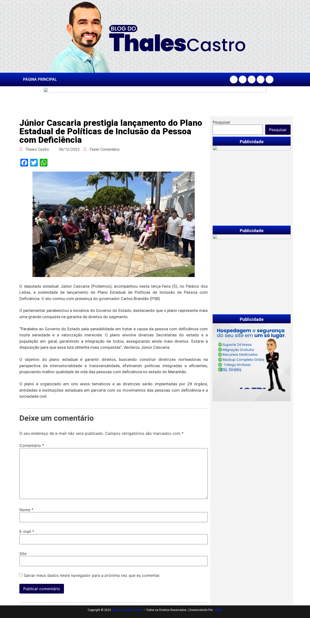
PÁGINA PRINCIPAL (40, 79)
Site (22, 553)
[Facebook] (234, 79)
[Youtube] (260, 79)
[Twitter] (252, 79)
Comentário (31, 445)
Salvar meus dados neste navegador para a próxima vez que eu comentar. (92, 575)
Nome (26, 510)
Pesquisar (221, 122)
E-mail (26, 531)
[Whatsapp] (269, 79)
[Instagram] (243, 79)
